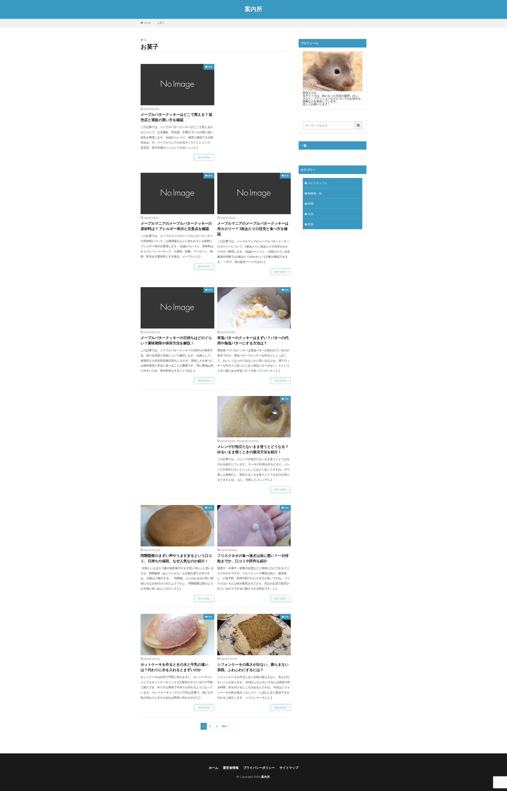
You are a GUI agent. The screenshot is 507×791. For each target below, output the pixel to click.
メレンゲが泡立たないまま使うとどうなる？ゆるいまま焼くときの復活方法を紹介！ (253, 449)
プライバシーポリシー (259, 767)
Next (224, 726)
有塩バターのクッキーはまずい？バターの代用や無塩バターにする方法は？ (253, 340)
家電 (310, 203)
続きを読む (204, 157)
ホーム (213, 767)
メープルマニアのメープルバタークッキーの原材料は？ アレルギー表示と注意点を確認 (176, 226)
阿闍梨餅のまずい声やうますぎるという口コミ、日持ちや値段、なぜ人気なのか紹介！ (176, 558)
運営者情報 (231, 767)
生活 (310, 214)
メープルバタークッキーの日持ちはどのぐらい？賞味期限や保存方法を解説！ (176, 340)
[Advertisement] (254, 95)
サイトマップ (288, 767)
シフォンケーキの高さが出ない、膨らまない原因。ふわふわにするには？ (253, 667)
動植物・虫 (315, 193)
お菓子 (160, 22)
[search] (358, 125)
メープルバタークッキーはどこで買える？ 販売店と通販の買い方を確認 (177, 117)
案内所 (253, 9)
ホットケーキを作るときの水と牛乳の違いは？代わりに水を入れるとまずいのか (174, 667)
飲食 (210, 67)
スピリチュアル (317, 183)
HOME (147, 22)
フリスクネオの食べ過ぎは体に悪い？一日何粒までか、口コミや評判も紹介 (253, 558)
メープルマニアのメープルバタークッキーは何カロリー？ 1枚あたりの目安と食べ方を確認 (253, 228)
